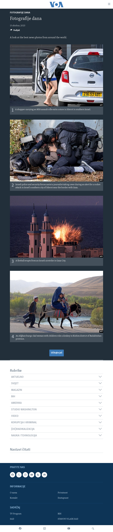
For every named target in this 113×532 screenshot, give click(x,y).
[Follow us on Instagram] (25, 474)
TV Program (15, 514)
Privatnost (63, 493)
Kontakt (13, 498)
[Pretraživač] (93, 528)
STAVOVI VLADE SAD (68, 519)
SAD (12, 519)
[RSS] (38, 474)
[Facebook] (20, 528)
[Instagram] (44, 528)
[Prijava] (44, 474)
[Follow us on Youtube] (31, 474)
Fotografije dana (20, 13)
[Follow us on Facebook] (12, 474)
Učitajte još (56, 353)
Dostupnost (63, 498)
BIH (59, 514)
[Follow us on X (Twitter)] (18, 474)
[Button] (15, 31)
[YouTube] (68, 528)
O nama (13, 493)
